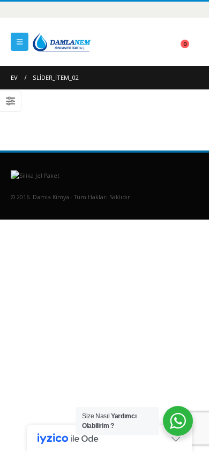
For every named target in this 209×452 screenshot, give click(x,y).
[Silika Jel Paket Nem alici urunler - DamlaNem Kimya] (61, 41)
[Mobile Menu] (19, 42)
